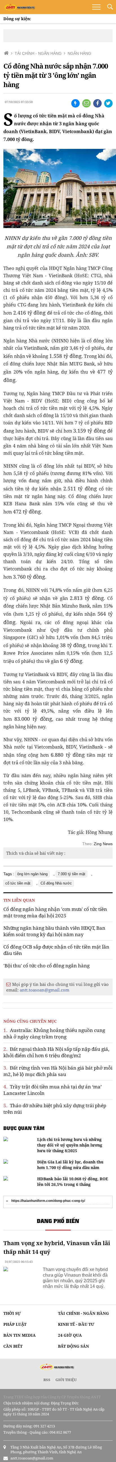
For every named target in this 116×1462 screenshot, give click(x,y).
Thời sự (12, 1313)
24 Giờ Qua (70, 1335)
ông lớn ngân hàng (32, 874)
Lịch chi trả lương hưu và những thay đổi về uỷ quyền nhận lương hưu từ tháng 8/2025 (69, 1145)
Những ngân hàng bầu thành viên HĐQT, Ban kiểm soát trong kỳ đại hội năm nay (54, 931)
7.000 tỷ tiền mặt (71, 874)
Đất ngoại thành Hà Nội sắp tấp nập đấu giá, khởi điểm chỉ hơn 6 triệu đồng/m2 (56, 1052)
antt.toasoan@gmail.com (44, 990)
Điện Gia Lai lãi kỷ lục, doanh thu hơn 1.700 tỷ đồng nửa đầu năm (70, 1164)
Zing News (103, 844)
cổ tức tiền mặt (17, 883)
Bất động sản (73, 1346)
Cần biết (13, 1346)
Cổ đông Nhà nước (56, 883)
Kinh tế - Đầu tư (76, 1324)
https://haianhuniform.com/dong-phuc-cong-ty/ (48, 1201)
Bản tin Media (19, 1335)
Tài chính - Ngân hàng (83, 1313)
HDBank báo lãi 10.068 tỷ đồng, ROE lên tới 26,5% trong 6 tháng (72, 1181)
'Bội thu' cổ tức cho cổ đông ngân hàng (46, 965)
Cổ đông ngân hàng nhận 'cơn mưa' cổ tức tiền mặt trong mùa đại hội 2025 (55, 912)
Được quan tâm (23, 1128)
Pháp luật (14, 1324)
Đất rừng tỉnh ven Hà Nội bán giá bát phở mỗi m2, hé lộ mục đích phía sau (57, 1071)
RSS (46, 1379)
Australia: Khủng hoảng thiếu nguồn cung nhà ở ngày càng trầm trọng (54, 1033)
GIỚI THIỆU (66, 1379)
